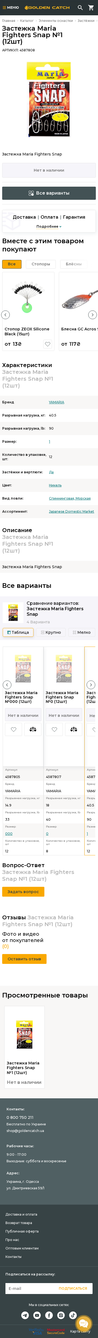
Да (51, 472)
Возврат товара (18, 1223)
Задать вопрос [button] (23, 891)
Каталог (27, 21)
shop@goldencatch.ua (25, 1131)
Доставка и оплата (21, 1214)
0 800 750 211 (20, 1117)
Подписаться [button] (73, 1288)
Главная (8, 21)
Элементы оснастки (56, 21)
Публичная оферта (22, 1231)
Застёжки (86, 21)
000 (9, 834)
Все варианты (52, 193)
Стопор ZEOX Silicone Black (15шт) (27, 331)
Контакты (13, 1257)
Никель (55, 485)
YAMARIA (56, 402)
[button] (5, 314)
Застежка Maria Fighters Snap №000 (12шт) (21, 697)
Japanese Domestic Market (71, 511)
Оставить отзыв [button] (24, 958)
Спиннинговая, (62, 498)
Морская (83, 498)
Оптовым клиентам (22, 1248)
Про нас (12, 1240)
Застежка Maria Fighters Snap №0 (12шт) (62, 697)
